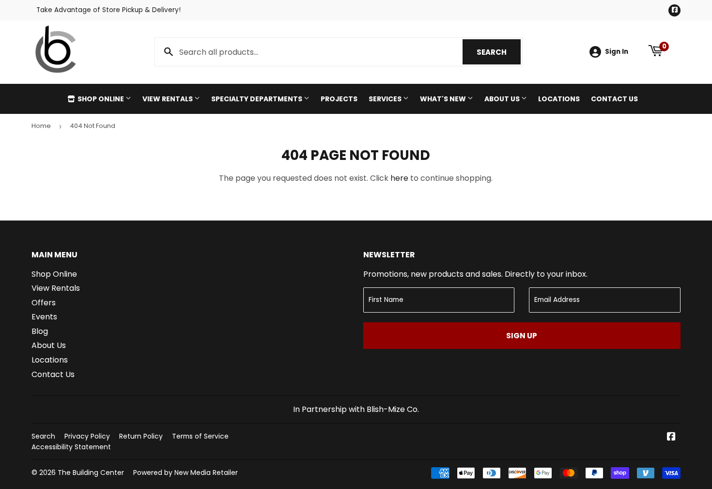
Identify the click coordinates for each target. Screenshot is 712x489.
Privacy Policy (87, 436)
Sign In (616, 51)
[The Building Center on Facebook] (671, 437)
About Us (502, 99)
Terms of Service (200, 436)
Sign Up (521, 336)
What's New (443, 99)
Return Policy (141, 436)
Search (499, 52)
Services (386, 99)
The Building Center (91, 472)
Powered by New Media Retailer (185, 472)
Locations (559, 99)
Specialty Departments (257, 99)
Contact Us (614, 99)
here (399, 178)
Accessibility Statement (71, 447)
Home (41, 125)
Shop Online (100, 99)
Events (44, 316)
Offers (43, 302)
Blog (39, 331)
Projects (339, 99)
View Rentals (168, 99)
